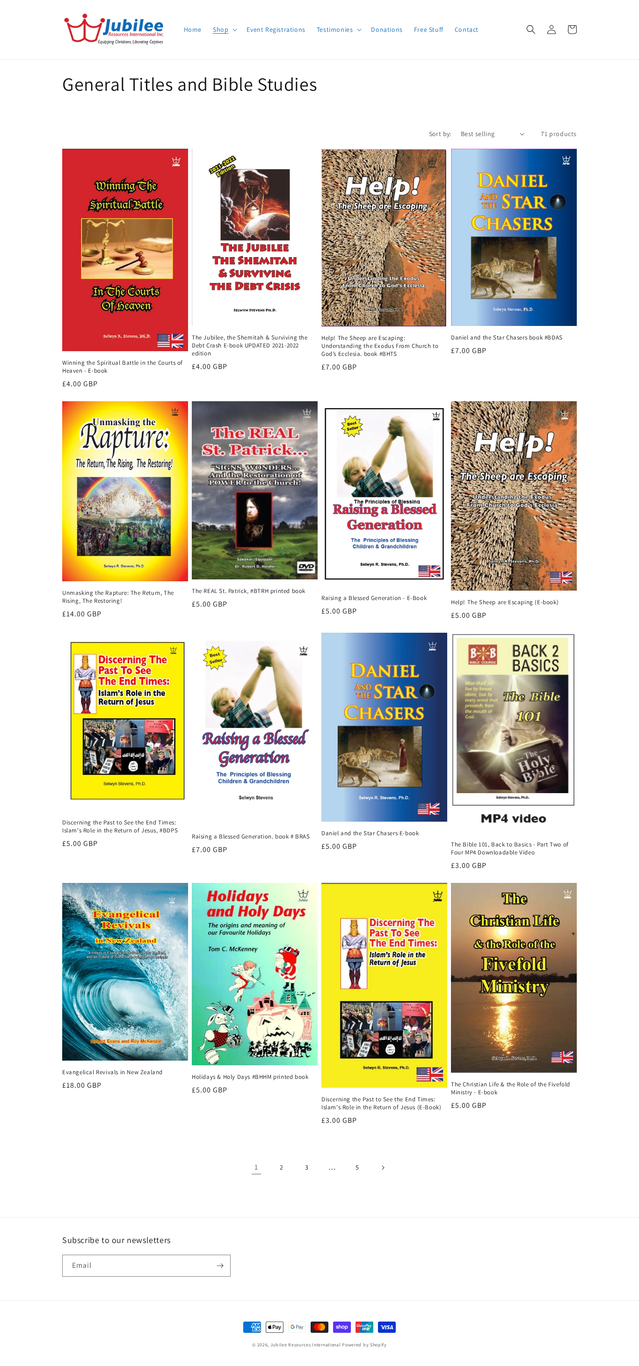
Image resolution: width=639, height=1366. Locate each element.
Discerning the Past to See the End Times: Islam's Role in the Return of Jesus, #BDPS (120, 826)
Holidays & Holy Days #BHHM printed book (250, 1077)
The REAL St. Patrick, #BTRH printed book (248, 591)
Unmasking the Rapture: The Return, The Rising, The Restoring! (118, 597)
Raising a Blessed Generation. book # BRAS (251, 836)
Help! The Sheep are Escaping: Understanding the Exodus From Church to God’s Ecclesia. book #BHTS (379, 346)
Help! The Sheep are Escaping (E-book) (505, 602)
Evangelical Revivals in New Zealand (112, 1072)
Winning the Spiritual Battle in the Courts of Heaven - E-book (122, 367)
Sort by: (440, 134)
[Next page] (382, 1167)
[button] (224, 29)
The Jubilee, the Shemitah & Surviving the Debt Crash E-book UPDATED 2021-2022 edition (250, 345)
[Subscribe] (220, 1266)
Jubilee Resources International (305, 1345)
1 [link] (256, 1167)
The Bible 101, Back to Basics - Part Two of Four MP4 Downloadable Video (510, 848)
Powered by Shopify (364, 1345)
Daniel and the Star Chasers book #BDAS (507, 337)
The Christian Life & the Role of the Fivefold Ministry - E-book (510, 1088)
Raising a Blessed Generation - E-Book (374, 598)
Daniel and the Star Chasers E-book (370, 833)
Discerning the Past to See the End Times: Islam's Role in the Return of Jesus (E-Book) (381, 1103)
